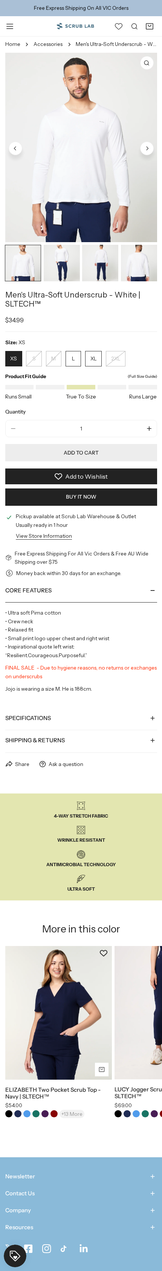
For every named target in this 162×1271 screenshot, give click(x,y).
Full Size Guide (142, 376)
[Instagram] (46, 1249)
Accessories (48, 44)
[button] (149, 26)
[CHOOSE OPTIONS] (102, 1069)
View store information (44, 536)
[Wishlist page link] (118, 26)
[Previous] (15, 148)
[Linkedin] (84, 1249)
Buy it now (81, 497)
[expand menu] (9, 26)
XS (13, 359)
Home (12, 44)
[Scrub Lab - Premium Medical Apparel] (75, 25)
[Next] (147, 148)
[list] (81, 148)
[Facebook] (28, 1249)
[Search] (134, 26)
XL (93, 359)
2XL (116, 359)
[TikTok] (65, 1249)
